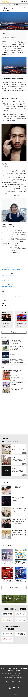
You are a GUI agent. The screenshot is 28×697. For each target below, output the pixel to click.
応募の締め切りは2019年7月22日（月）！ (10, 37)
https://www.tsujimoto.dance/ (8, 280)
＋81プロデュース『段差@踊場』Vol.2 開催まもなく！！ (16, 353)
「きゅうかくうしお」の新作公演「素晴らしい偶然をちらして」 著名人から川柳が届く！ (17, 348)
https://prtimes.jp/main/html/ (8, 275)
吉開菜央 (5, 296)
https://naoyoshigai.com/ (7, 286)
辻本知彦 (13, 296)
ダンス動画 (17, 296)
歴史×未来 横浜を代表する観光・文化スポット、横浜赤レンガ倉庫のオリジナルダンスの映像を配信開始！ (17, 361)
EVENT (3, 291)
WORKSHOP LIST (14, 587)
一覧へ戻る (14, 332)
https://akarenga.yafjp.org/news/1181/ (10, 269)
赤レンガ (9, 296)
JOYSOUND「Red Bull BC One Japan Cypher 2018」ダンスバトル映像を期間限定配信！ (17, 342)
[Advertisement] (12, 405)
